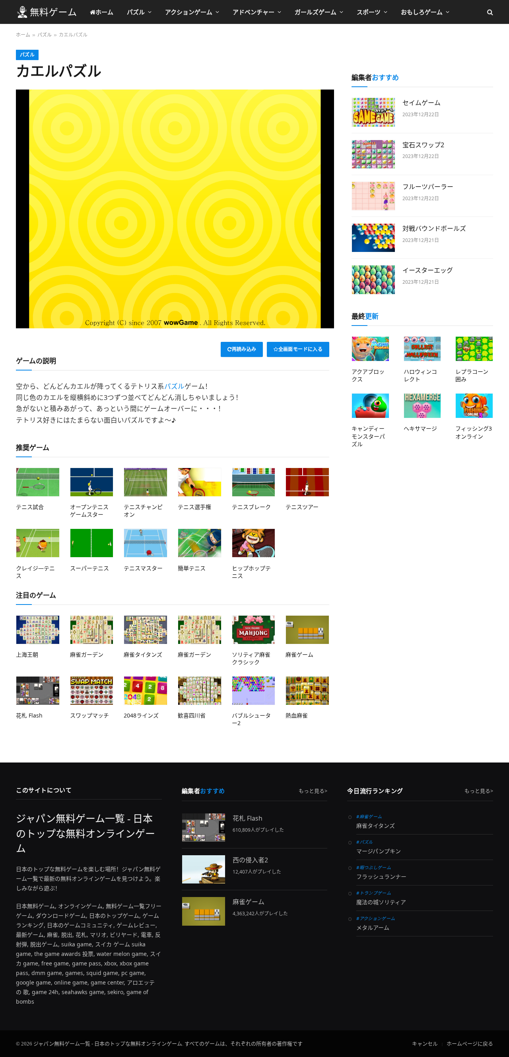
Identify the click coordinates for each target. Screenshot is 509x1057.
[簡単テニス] (199, 543)
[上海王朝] (38, 629)
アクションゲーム (188, 12)
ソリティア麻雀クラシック (251, 658)
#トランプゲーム (373, 893)
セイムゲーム (421, 102)
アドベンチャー (253, 12)
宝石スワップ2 (423, 144)
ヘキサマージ (420, 428)
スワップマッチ (89, 715)
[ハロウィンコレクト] (422, 348)
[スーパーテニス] (92, 543)
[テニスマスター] (145, 543)
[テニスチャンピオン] (145, 482)
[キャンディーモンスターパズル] (370, 405)
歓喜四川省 (192, 715)
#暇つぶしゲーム (373, 867)
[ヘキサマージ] (422, 405)
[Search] (489, 12)
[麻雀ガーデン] (92, 629)
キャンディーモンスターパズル (368, 436)
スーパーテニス (89, 568)
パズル (136, 12)
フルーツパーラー (427, 186)
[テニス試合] (38, 482)
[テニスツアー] (307, 482)
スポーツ (369, 12)
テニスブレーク (251, 507)
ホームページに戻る (470, 1044)
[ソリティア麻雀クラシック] (254, 629)
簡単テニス (192, 568)
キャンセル (425, 1044)
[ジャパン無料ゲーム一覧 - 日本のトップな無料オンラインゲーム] (46, 12)
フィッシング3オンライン (473, 432)
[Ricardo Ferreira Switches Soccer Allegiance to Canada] (373, 112)
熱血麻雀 (297, 715)
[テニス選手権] (199, 482)
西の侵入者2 (250, 860)
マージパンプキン (378, 851)
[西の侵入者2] (203, 869)
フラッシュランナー (381, 877)
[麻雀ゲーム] (307, 629)
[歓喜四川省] (199, 690)
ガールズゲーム (315, 12)
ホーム (104, 12)
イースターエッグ (427, 270)
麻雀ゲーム (299, 654)
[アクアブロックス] (370, 348)
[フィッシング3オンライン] (474, 405)
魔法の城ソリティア (381, 902)
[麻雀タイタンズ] (145, 629)
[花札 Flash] (38, 690)
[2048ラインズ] (145, 690)
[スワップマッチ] (92, 690)
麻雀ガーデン (86, 654)
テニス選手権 (194, 507)
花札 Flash (29, 715)
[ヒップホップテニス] (254, 543)
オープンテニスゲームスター (89, 510)
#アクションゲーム (375, 918)
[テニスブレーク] (254, 482)
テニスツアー (302, 507)
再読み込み (244, 349)
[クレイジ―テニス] (38, 543)
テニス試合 (30, 507)
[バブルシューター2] (254, 690)
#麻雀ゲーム (369, 816)
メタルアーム (372, 928)
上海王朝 (27, 654)
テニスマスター (143, 568)
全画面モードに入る (300, 349)
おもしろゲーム (422, 12)
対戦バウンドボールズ (434, 228)
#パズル (364, 842)
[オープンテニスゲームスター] (92, 482)
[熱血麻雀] (307, 690)
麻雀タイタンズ (143, 654)
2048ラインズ (141, 715)
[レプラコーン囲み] (474, 348)
